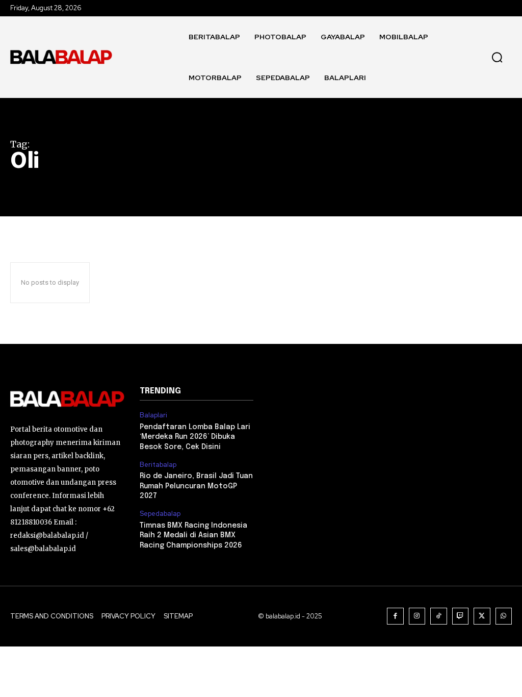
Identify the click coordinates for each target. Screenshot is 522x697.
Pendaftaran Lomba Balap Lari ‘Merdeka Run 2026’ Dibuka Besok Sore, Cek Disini (195, 437)
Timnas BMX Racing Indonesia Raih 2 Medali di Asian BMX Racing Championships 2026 (193, 535)
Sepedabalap (160, 514)
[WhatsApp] (503, 616)
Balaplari (153, 415)
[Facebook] (395, 616)
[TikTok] (438, 616)
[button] (497, 57)
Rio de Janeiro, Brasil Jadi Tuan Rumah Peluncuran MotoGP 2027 (196, 486)
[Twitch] (460, 616)
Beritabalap (158, 465)
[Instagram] (417, 616)
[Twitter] (482, 616)
